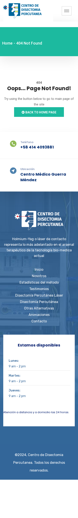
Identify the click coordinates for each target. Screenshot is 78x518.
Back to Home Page (40, 112)
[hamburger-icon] (67, 10)
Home (7, 43)
